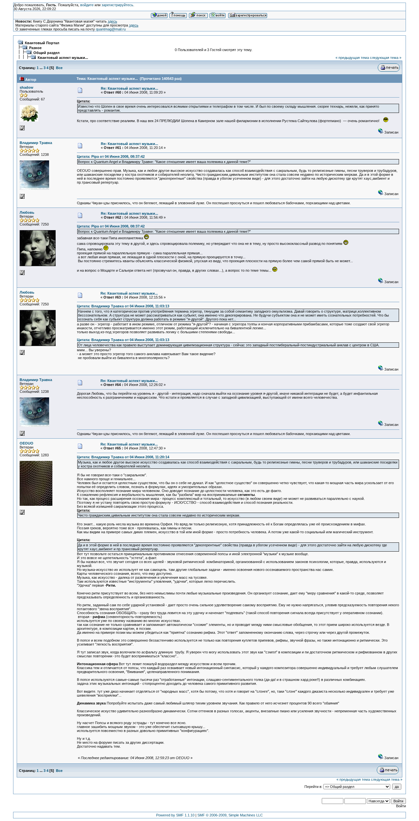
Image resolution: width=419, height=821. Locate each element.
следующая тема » (385, 58)
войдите (87, 5)
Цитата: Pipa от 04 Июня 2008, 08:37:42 (111, 156)
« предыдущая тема (352, 58)
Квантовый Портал (42, 43)
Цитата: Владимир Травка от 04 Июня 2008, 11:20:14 (123, 457)
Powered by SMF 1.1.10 (175, 815)
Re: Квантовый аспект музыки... (129, 88)
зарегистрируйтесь (117, 5)
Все (59, 68)
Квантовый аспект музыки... (63, 58)
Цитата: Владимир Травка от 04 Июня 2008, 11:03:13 (123, 306)
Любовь (27, 212)
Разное (35, 48)
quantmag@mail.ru (111, 29)
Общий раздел (46, 53)
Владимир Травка (36, 143)
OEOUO (26, 443)
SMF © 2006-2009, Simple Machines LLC (230, 815)
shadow (26, 87)
